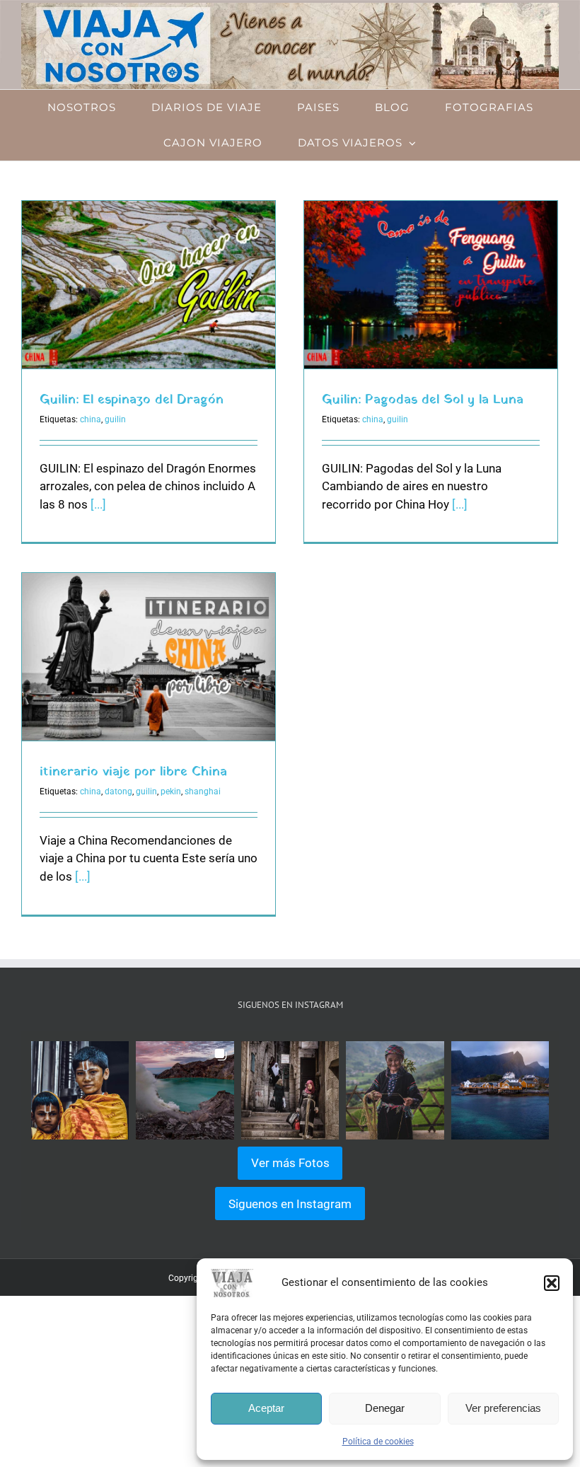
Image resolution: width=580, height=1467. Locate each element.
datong (118, 791)
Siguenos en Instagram (290, 1204)
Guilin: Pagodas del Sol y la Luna (422, 400)
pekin (171, 791)
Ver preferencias (503, 1408)
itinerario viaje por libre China (133, 772)
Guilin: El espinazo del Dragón (132, 400)
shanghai (203, 791)
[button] (552, 1283)
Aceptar (266, 1408)
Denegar (385, 1408)
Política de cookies (378, 1441)
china (90, 419)
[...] (98, 504)
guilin (115, 419)
